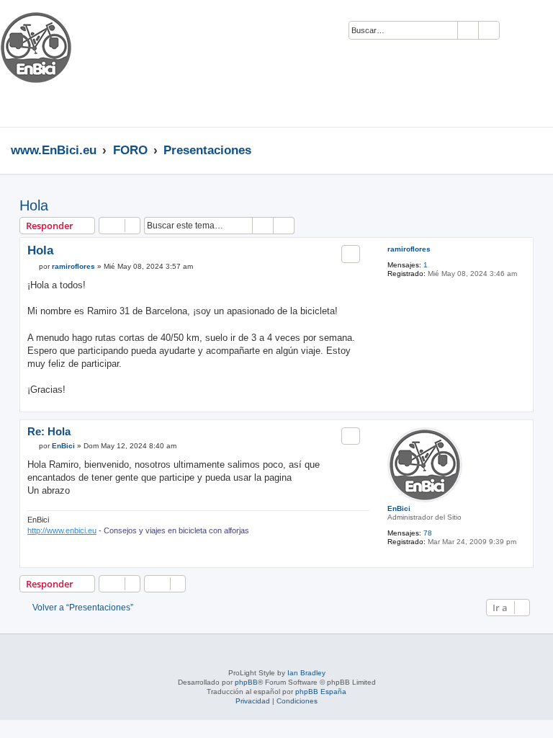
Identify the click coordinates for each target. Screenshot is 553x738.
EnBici (398, 508)
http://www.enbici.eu (61, 530)
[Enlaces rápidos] (538, 150)
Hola (33, 205)
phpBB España (320, 691)
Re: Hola (49, 431)
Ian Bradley (306, 673)
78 (427, 533)
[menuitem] (517, 31)
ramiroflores (409, 249)
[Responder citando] (350, 253)
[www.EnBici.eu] (54, 63)
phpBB (246, 682)
